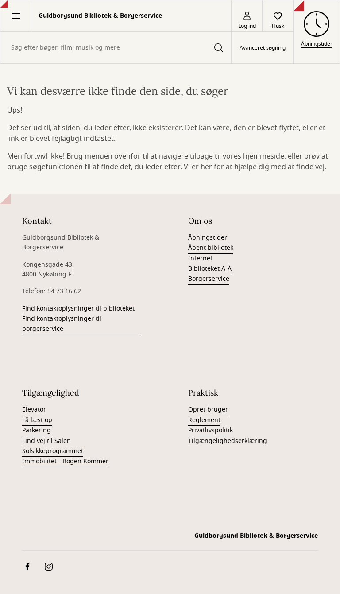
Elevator (34, 409)
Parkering (36, 430)
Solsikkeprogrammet (52, 451)
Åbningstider (207, 237)
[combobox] (115, 47)
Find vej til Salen (46, 441)
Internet (200, 258)
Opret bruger (208, 409)
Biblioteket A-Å (210, 268)
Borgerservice (208, 278)
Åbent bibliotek (210, 247)
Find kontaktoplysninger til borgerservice (61, 323)
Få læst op (37, 420)
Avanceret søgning (263, 48)
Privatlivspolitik (210, 430)
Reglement (204, 420)
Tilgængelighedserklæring (227, 441)
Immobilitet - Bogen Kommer (65, 461)
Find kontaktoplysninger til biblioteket (78, 308)
